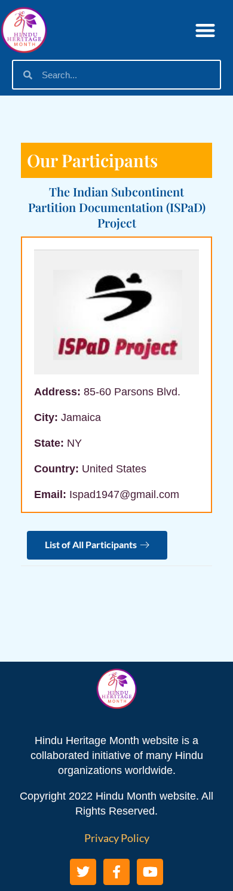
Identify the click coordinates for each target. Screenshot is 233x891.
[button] (206, 30)
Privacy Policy (116, 837)
